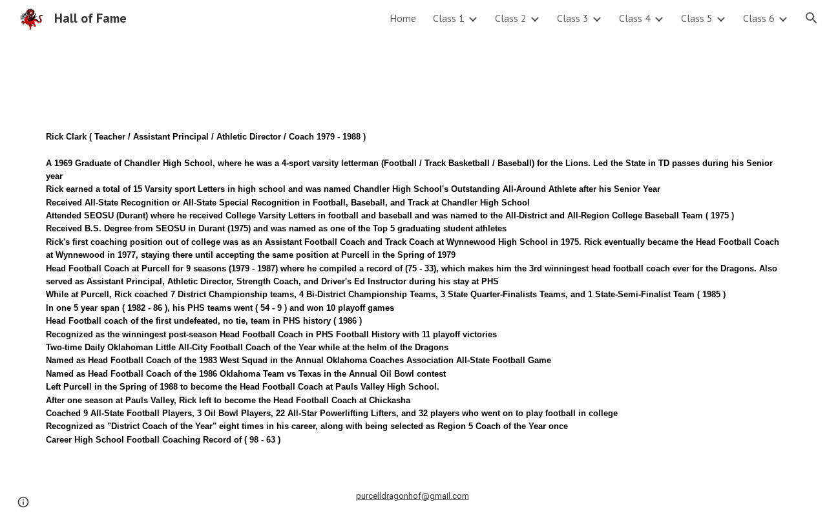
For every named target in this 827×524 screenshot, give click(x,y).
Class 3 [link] (573, 18)
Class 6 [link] (759, 18)
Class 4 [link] (635, 18)
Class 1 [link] (449, 18)
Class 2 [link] (511, 18)
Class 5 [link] (697, 18)
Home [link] (403, 18)
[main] (413, 280)
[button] (811, 18)
